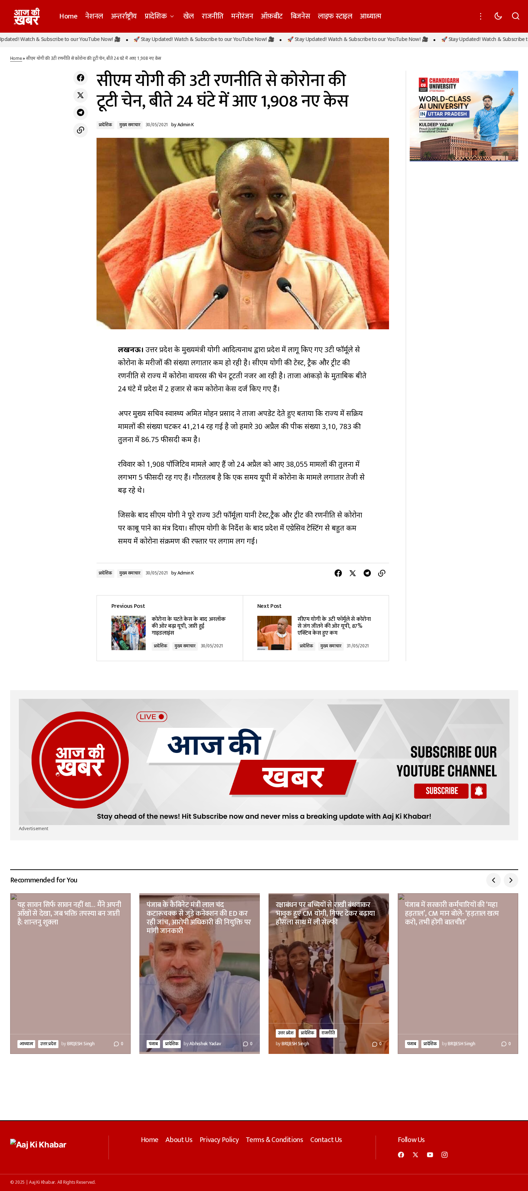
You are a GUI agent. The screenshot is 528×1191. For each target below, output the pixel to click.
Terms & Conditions (274, 1140)
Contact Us (326, 1140)
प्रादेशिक (105, 125)
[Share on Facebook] (80, 78)
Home (16, 59)
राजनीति (328, 1033)
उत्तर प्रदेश (48, 1044)
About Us (178, 1140)
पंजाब (153, 1044)
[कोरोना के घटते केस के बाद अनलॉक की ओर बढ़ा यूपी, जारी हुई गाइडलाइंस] (170, 628)
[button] (481, 16)
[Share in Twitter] (80, 95)
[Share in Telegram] (80, 112)
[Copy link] (80, 130)
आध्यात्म (26, 1044)
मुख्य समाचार (129, 125)
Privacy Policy (219, 1140)
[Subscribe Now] (264, 762)
